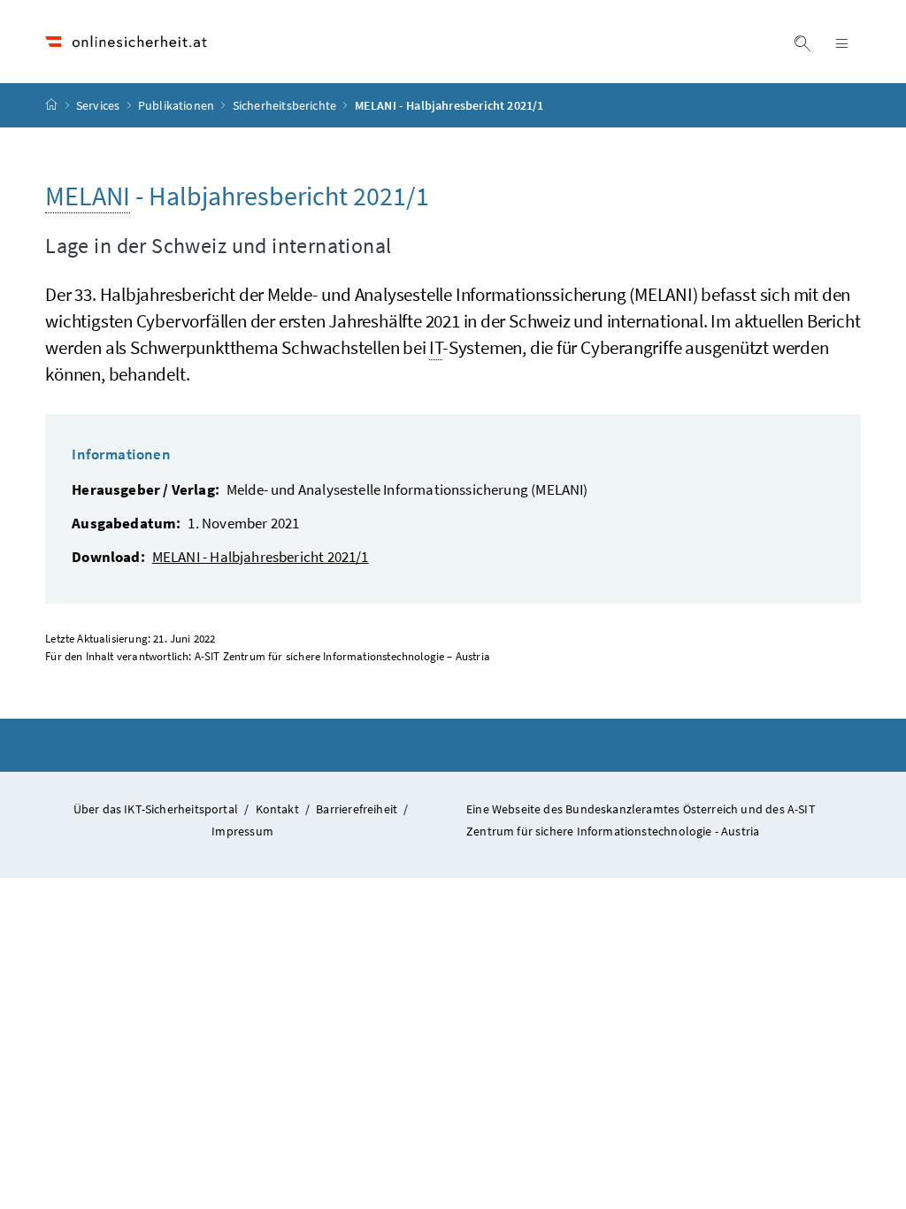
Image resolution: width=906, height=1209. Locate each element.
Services (99, 105)
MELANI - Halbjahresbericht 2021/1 (260, 556)
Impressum (242, 831)
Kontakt (277, 809)
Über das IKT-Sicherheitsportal (155, 809)
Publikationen (177, 105)
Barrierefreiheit (356, 809)
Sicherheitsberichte (286, 105)
